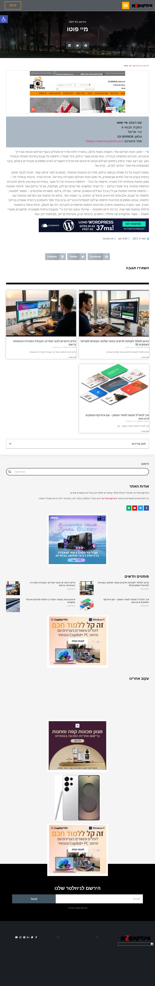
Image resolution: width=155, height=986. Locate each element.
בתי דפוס (73, 22)
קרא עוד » (145, 357)
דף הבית (145, 65)
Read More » (144, 589)
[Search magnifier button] (10, 472)
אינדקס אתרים (109, 498)
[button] (4, 19)
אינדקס (82, 22)
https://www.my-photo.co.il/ (104, 141)
